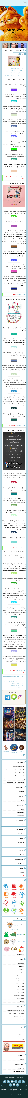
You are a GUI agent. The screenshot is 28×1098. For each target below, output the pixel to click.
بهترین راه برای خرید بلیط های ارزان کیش (16, 1013)
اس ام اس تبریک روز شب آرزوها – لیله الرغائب (15, 782)
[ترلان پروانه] (14, 46)
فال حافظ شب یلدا (20, 1037)
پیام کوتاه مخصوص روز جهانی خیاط (16, 74)
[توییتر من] (4, 1081)
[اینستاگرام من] (12, 1081)
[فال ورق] (8, 735)
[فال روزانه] (8, 713)
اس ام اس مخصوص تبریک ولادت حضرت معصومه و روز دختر (14, 778)
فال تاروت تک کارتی (20, 972)
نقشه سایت (9, 1094)
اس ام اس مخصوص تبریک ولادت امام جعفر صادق (15, 775)
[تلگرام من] (19, 1081)
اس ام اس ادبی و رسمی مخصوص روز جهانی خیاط (14, 76)
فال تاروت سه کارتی (20, 975)
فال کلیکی (22, 854)
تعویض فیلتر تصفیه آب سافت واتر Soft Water (15, 1019)
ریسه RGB (22, 872)
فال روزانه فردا (21, 1068)
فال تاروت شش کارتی (20, 984)
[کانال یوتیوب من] (14, 1085)
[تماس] (8, 1081)
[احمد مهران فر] (22, 46)
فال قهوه (22, 809)
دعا (23, 845)
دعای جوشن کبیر (21, 842)
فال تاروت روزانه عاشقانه (19, 995)
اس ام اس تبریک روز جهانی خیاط (14, 31)
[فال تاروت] (20, 713)
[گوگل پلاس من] (17, 1085)
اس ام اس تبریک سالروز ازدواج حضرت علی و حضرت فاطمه (13, 677)
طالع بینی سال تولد (20, 954)
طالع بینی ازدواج (21, 833)
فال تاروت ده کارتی (20, 990)
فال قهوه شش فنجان (20, 815)
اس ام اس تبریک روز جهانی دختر (17, 680)
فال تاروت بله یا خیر (20, 998)
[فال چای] (20, 735)
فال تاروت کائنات (21, 969)
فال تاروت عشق (21, 992)
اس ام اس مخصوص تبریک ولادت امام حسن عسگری (13, 682)
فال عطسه (22, 1059)
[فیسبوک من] (15, 1081)
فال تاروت (22, 1001)
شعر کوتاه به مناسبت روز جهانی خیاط (16, 70)
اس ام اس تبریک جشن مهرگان (18, 766)
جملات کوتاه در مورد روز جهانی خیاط (16, 72)
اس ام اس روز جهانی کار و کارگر (17, 685)
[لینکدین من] (10, 1085)
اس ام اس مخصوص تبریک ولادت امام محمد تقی (15, 769)
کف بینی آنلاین (21, 824)
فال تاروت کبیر (21, 966)
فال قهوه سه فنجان (20, 812)
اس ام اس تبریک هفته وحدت (18, 772)
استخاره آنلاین (21, 791)
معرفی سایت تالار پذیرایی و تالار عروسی (17, 1016)
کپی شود (14, 89)
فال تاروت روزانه (21, 963)
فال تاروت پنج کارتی (20, 981)
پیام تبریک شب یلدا (20, 1040)
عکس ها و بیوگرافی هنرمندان (18, 1071)
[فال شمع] (8, 724)
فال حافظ (22, 1031)
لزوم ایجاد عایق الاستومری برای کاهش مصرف (15, 1010)
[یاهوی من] (23, 1081)
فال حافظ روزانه (21, 1034)
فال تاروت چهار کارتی (20, 978)
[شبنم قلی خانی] (6, 46)
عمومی (18, 756)
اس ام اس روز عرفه (19, 687)
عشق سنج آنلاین (21, 863)
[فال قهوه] (20, 724)
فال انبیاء (22, 800)
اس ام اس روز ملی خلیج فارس (17, 683)
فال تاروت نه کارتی (20, 987)
